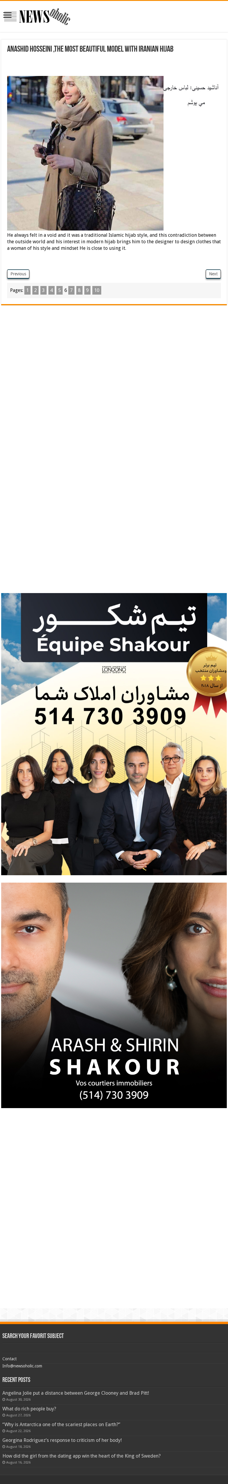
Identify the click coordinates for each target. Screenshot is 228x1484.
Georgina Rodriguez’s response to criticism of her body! (62, 1440)
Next (213, 273)
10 (96, 290)
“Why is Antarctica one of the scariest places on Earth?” (61, 1424)
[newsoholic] (37, 15)
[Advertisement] (114, 65)
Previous (18, 273)
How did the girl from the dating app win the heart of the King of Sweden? (81, 1456)
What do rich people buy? (29, 1409)
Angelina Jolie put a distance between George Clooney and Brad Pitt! (75, 1393)
